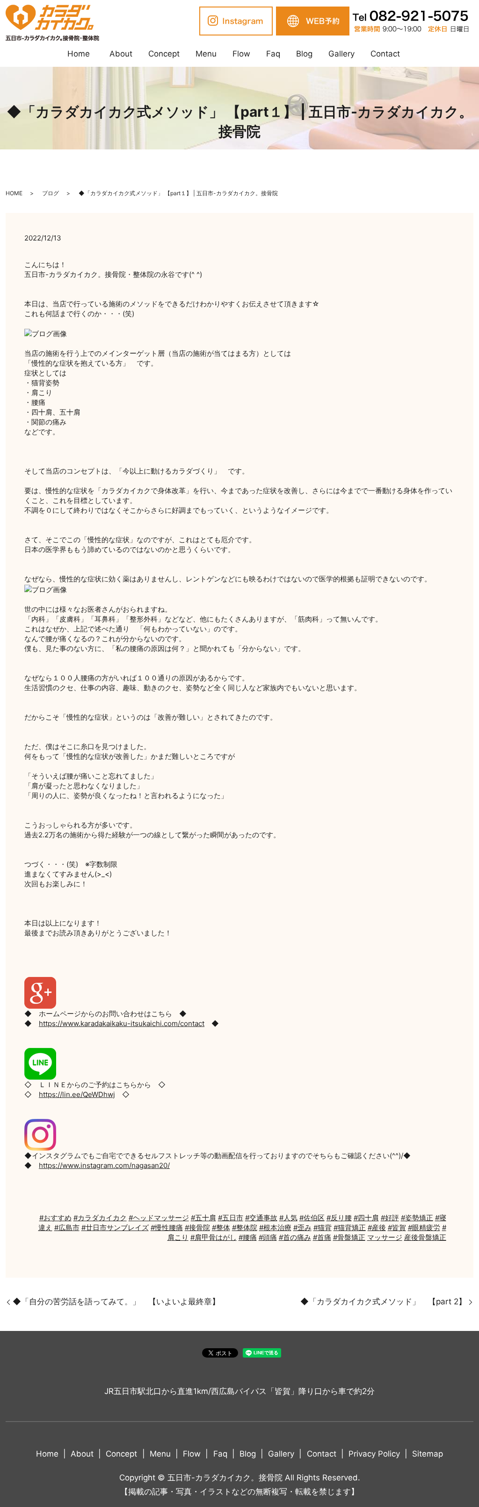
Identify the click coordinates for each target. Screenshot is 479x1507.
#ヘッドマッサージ (159, 1217)
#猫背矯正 (350, 1227)
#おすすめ (55, 1217)
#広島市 (67, 1227)
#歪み (302, 1227)
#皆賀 (397, 1227)
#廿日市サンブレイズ (115, 1227)
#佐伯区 (312, 1217)
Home (78, 53)
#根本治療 (275, 1227)
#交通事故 (261, 1217)
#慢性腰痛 (167, 1227)
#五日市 (230, 1217)
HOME (14, 193)
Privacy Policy (374, 1453)
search (416, 55)
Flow (241, 53)
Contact (385, 53)
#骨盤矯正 (349, 1237)
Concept (164, 53)
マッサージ (384, 1237)
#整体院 (244, 1227)
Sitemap (427, 1453)
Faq (273, 53)
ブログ (50, 193)
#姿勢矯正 (417, 1217)
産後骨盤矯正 (425, 1237)
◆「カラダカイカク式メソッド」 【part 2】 (383, 1301)
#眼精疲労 (424, 1227)
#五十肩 (203, 1217)
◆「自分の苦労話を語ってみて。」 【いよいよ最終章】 (116, 1301)
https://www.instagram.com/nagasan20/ (104, 1165)
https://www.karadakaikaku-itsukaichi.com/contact (121, 1023)
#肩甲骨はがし (213, 1237)
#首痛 (322, 1237)
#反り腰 (339, 1217)
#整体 (221, 1227)
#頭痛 (268, 1237)
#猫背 (322, 1227)
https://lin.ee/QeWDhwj (77, 1094)
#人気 (288, 1217)
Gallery (341, 53)
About (120, 53)
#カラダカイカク (100, 1217)
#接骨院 (197, 1227)
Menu (206, 53)
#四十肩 (366, 1217)
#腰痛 (248, 1237)
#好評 (390, 1217)
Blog (304, 53)
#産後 (377, 1227)
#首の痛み (295, 1237)
